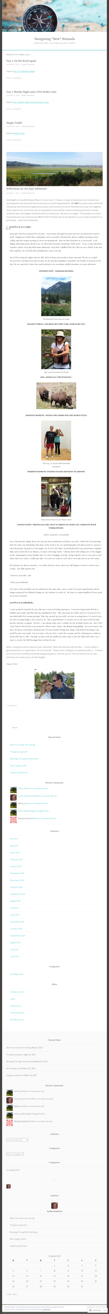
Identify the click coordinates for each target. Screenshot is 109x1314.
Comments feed (17, 1012)
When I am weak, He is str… (38, 788)
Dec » (14, 1294)
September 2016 (17, 894)
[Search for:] (54, 727)
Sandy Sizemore (28, 64)
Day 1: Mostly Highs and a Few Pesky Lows (31, 92)
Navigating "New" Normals (54, 39)
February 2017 (16, 859)
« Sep (8, 1294)
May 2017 (14, 838)
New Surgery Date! (18, 765)
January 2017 (16, 866)
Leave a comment (13, 78)
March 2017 (15, 852)
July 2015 (14, 949)
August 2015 (15, 942)
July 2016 (14, 908)
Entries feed (15, 1005)
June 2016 (14, 914)
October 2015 (16, 928)
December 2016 (17, 873)
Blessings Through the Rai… (39, 811)
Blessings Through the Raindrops (24, 758)
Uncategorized (16, 974)
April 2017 (14, 845)
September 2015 (17, 935)
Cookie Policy (47, 1309)
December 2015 (17, 921)
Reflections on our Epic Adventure (26, 188)
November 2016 (17, 880)
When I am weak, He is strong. (22, 744)
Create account (17, 991)
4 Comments (11, 705)
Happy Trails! (14, 122)
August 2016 (15, 901)
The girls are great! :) (19, 751)
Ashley (21, 788)
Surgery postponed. (19, 772)
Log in (12, 998)
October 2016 (16, 887)
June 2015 (14, 956)
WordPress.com (17, 1019)
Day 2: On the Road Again (21, 60)
